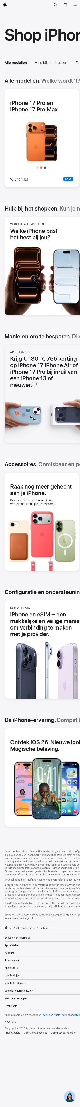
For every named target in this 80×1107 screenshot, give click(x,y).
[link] (69, 1096)
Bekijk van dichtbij (47, 161)
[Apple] (6, 928)
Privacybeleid (12, 1032)
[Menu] (75, 5)
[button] (55, 5)
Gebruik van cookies (35, 1032)
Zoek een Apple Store (54, 1015)
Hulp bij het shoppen (51, 63)
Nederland (10, 1021)
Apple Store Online (24, 928)
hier (60, 906)
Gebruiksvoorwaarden (63, 1032)
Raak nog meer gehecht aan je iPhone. (41, 489)
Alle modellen (16, 63)
